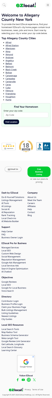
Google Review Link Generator (16, 341)
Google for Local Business (14, 287)
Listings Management (12, 200)
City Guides (7, 319)
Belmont (10, 66)
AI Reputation (8, 212)
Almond (9, 54)
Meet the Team (35, 200)
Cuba (8, 87)
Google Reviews (9, 281)
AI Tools (5, 203)
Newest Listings (9, 316)
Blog (30, 215)
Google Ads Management (14, 262)
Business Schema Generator (15, 335)
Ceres (8, 84)
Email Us (14, 169)
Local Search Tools (10, 329)
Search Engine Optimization (15, 268)
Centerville (11, 81)
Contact (31, 212)
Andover (10, 57)
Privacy (28, 389)
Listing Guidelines (10, 313)
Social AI (5, 209)
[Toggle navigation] (47, 5)
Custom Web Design (11, 253)
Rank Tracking (8, 215)
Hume (8, 99)
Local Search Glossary (12, 347)
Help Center (7, 231)
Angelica (10, 60)
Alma (8, 51)
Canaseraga (11, 75)
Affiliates (32, 206)
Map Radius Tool (9, 332)
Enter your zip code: (13, 110)
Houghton (10, 96)
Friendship (11, 93)
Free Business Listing (39, 172)
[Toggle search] (4, 5)
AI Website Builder (10, 221)
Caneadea (10, 78)
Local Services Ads (10, 265)
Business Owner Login (12, 237)
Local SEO (6, 250)
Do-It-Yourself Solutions (13, 197)
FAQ (3, 234)
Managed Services (10, 247)
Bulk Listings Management (14, 310)
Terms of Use (37, 389)
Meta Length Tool (10, 338)
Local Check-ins (9, 218)
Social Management (11, 256)
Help (30, 209)
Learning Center (9, 350)
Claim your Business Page (14, 307)
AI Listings (6, 206)
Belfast (9, 63)
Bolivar (9, 72)
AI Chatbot (7, 271)
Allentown (10, 48)
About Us (32, 197)
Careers (31, 203)
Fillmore (9, 90)
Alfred (8, 42)
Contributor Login (10, 301)
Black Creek (11, 69)
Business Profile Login (12, 304)
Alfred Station (12, 45)
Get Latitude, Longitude (13, 344)
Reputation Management (13, 259)
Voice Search (8, 290)
